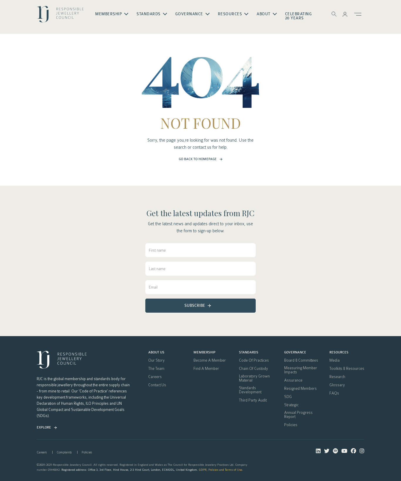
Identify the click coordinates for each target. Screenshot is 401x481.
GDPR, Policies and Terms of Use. (221, 469)
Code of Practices (254, 360)
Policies (290, 425)
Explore (44, 427)
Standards (248, 352)
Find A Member (206, 369)
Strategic (291, 405)
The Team (156, 369)
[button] (345, 14)
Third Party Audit (253, 400)
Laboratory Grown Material (254, 378)
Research (337, 377)
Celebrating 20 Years (298, 16)
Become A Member (209, 360)
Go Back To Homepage (198, 159)
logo (60, 16)
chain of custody (253, 369)
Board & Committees (301, 360)
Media (334, 360)
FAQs (334, 393)
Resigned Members (300, 389)
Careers (155, 377)
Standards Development (250, 390)
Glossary (337, 385)
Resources (338, 352)
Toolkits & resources (346, 369)
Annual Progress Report (298, 415)
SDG (288, 397)
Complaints (64, 452)
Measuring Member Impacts (300, 370)
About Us (156, 352)
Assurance (293, 380)
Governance (295, 352)
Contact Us (157, 385)
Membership (204, 352)
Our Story (156, 360)
